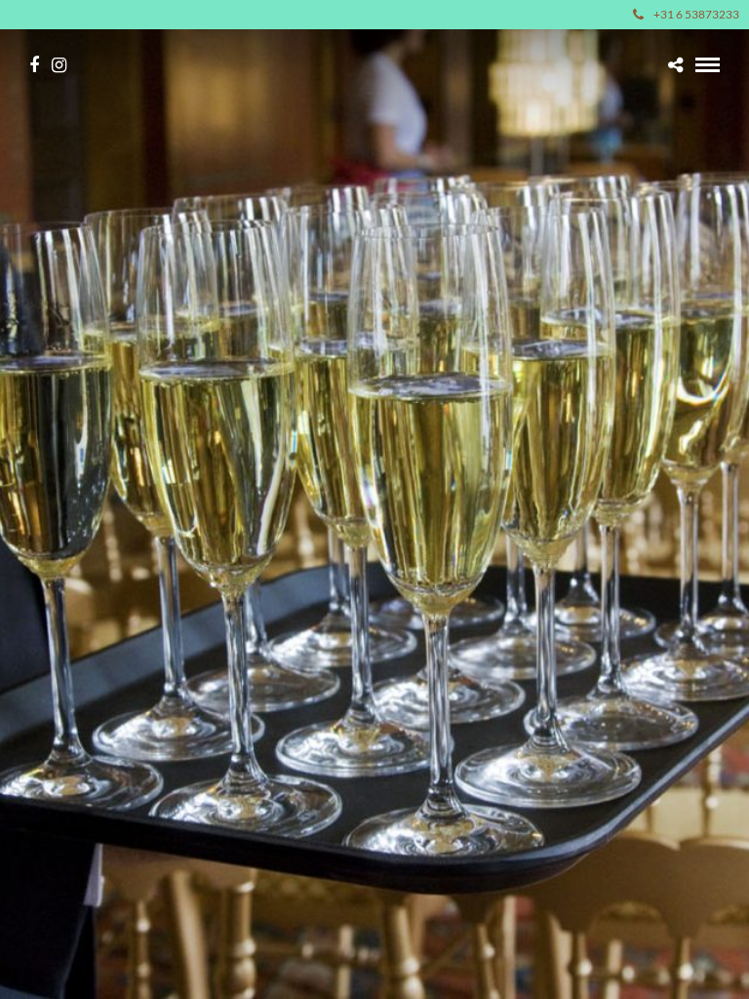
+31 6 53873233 (696, 14)
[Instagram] (59, 65)
